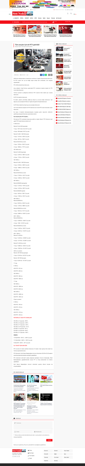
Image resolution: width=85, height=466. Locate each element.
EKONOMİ (27, 18)
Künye (30, 450)
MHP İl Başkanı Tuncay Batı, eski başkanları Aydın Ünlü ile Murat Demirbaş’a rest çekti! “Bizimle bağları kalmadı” (19, 406)
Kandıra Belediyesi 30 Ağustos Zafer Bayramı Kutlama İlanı (50, 35)
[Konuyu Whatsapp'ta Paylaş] (46, 75)
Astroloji (21, 9)
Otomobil (59, 18)
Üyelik (30, 458)
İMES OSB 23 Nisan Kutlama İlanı (46, 386)
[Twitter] (68, 9)
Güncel (20, 46)
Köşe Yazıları (66, 450)
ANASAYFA (16, 18)
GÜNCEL (22, 18)
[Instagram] (72, 9)
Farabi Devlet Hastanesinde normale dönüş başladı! (19, 386)
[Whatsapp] (70, 9)
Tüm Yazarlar (31, 455)
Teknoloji (53, 18)
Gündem (40, 18)
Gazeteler (15, 9)
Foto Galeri (56, 457)
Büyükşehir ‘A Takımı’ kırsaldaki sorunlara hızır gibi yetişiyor (32, 407)
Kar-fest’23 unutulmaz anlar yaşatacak (32, 386)
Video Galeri (66, 457)
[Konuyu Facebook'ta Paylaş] (41, 75)
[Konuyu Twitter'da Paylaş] (43, 75)
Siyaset (48, 18)
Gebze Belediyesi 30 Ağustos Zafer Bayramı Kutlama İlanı (19, 35)
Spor (65, 454)
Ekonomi (46, 450)
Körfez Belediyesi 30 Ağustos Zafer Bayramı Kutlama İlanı (65, 35)
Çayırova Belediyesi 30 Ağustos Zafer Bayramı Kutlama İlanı (35, 35)
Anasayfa (16, 46)
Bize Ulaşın (34, 9)
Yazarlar (27, 9)
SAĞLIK (31, 18)
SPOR (35, 18)
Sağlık (55, 454)
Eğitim (44, 18)
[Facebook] (66, 9)
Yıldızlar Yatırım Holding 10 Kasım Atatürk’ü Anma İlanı (46, 404)
